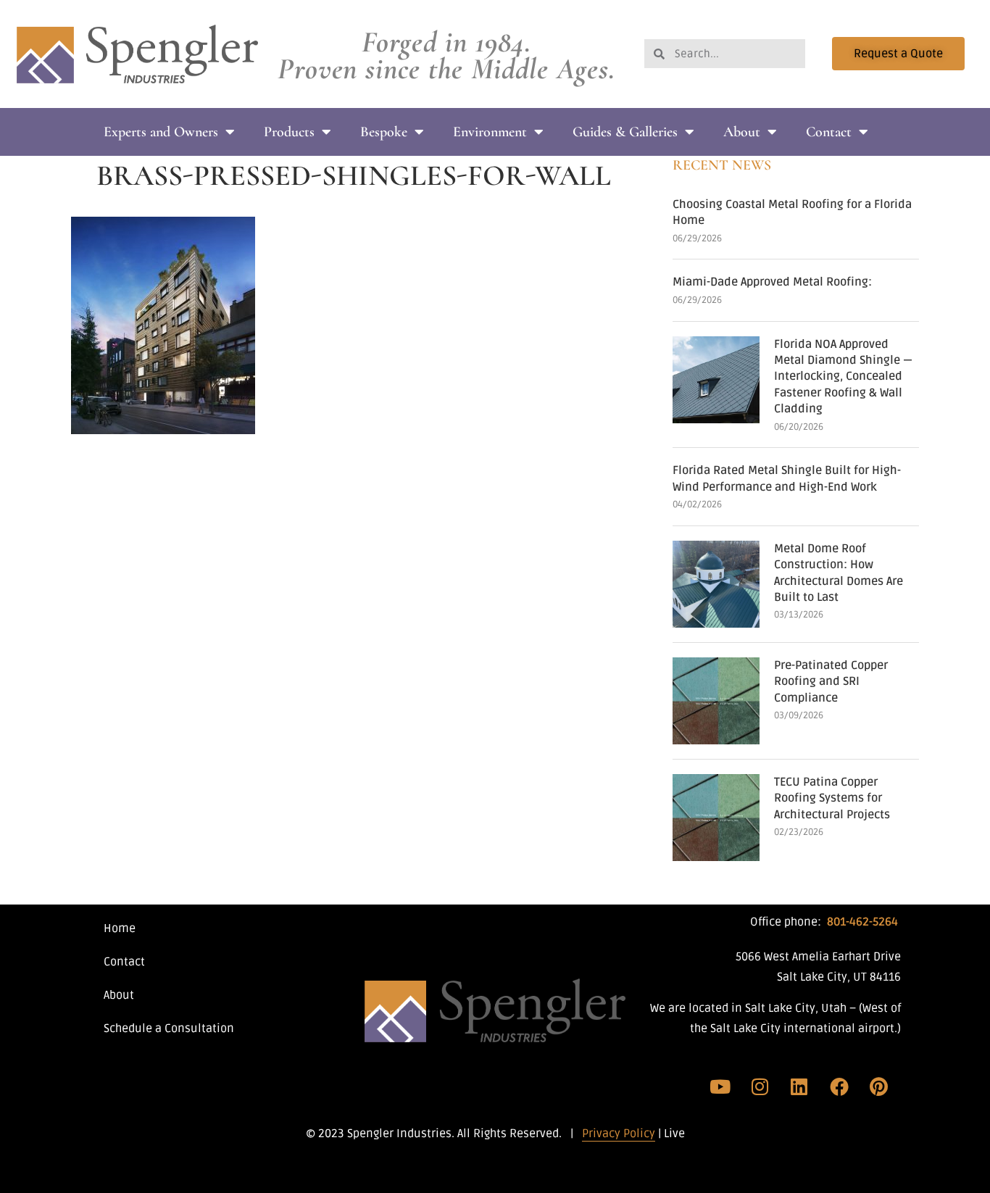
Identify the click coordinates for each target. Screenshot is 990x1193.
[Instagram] (760, 1086)
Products (289, 132)
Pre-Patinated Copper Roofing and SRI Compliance (831, 681)
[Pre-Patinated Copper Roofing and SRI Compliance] (716, 700)
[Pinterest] (878, 1086)
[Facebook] (839, 1086)
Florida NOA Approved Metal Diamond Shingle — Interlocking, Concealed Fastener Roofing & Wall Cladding (843, 377)
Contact (829, 132)
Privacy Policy (618, 1133)
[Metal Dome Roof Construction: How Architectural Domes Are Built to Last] (716, 584)
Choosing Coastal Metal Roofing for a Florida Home (792, 212)
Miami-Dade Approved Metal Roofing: (772, 282)
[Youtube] (720, 1086)
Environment (490, 132)
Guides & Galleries (625, 132)
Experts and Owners (161, 132)
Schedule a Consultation (169, 1028)
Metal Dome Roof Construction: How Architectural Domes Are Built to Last (838, 572)
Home (120, 928)
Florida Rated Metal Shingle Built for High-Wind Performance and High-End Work (787, 478)
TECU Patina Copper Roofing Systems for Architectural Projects (832, 798)
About (741, 132)
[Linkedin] (799, 1086)
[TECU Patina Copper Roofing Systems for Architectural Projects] (716, 817)
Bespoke (383, 132)
